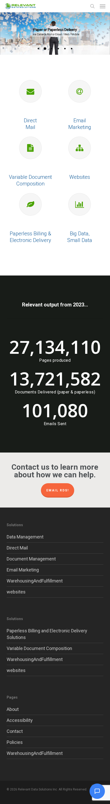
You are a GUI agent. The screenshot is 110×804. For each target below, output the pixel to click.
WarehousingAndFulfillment (35, 580)
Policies (15, 742)
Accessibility (20, 720)
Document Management (31, 558)
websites (16, 591)
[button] (102, 6)
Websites (79, 177)
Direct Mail (17, 547)
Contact (15, 731)
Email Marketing (23, 569)
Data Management (25, 536)
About (13, 709)
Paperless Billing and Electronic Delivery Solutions (47, 634)
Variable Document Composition (39, 648)
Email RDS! (57, 490)
